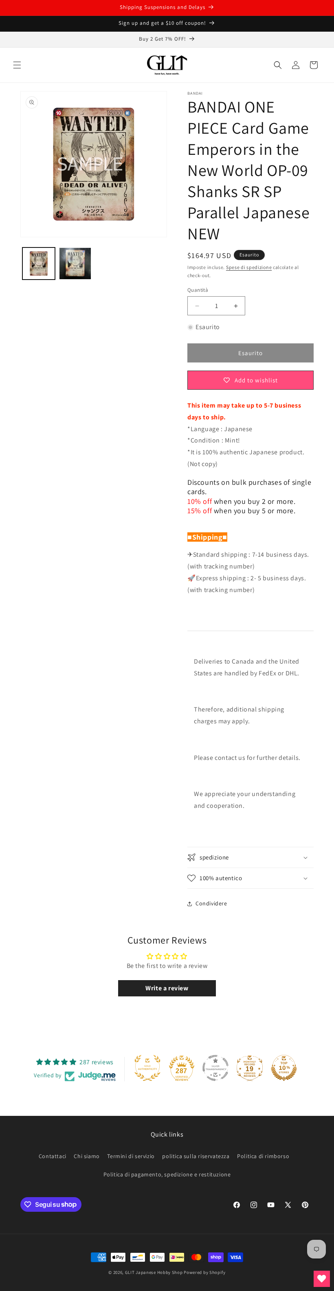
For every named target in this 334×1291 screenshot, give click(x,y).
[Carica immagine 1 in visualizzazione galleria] (38, 263)
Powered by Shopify (205, 1272)
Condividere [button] (211, 903)
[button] (17, 65)
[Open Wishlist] (322, 1279)
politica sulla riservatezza (195, 1156)
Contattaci (52, 1156)
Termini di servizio (130, 1156)
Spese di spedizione (249, 267)
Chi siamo (86, 1156)
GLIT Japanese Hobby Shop (154, 1272)
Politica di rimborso (263, 1156)
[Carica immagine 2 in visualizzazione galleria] (75, 263)
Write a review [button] (166, 988)
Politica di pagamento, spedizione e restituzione (167, 1174)
